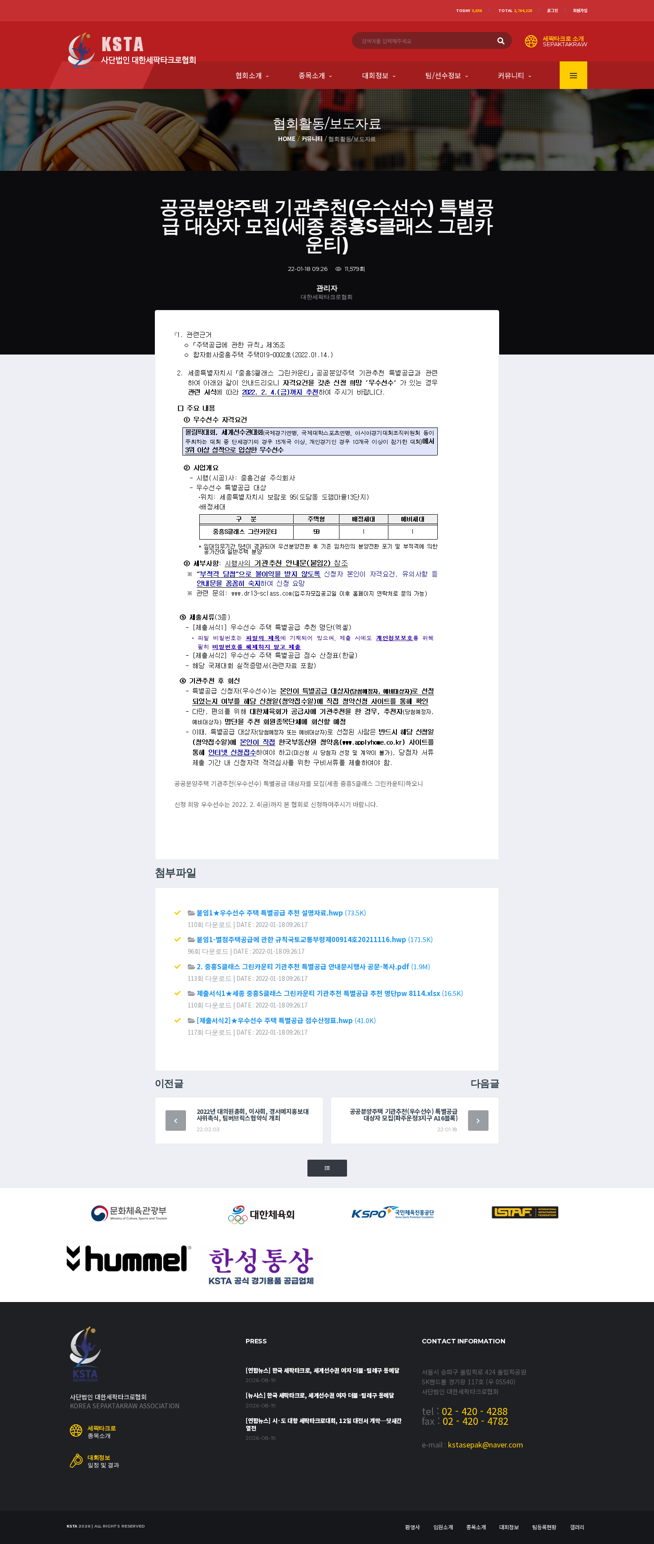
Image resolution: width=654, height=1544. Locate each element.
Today (469, 10)
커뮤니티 (511, 75)
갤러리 (577, 1527)
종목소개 (312, 75)
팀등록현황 (544, 1527)
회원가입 (580, 10)
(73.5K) (281, 912)
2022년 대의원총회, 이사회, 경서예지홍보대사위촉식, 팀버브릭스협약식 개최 (253, 1114)
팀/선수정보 (443, 75)
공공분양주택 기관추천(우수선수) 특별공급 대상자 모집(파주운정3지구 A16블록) (404, 1114)
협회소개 (248, 75)
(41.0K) (286, 1020)
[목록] (327, 1168)
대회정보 (375, 75)
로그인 (552, 10)
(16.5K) (330, 993)
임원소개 (443, 1527)
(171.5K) (315, 939)
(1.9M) (313, 966)
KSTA (72, 1526)
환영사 (412, 1527)
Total (515, 10)
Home (286, 138)
